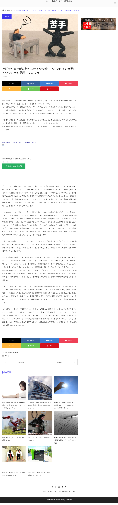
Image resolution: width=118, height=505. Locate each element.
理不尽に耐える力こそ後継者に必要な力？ (13, 439)
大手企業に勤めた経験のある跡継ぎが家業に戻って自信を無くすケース (39, 405)
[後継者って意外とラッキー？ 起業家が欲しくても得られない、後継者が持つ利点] (66, 388)
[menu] (115, 3)
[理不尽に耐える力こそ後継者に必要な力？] (14, 423)
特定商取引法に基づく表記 (67, 491)
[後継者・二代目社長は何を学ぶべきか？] (40, 423)
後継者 (9, 10)
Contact (62, 486)
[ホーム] (3, 10)
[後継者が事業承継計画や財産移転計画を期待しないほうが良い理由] (66, 423)
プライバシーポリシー (49, 491)
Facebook (55, 486)
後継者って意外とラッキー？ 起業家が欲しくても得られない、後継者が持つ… (65, 405)
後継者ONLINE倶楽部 (14, 166)
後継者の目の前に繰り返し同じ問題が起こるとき (39, 474)
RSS (65, 486)
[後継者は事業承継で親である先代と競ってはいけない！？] (14, 458)
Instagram (59, 486)
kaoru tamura (13, 352)
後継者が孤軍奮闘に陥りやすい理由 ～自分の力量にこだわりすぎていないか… (13, 405)
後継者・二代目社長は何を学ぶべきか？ (39, 439)
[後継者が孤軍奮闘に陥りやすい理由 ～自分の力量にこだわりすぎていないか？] (14, 388)
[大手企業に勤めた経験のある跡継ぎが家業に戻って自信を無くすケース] (40, 388)
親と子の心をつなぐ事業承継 (59, 1)
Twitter (52, 486)
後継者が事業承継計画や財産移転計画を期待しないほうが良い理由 (65, 440)
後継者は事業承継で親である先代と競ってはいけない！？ (13, 474)
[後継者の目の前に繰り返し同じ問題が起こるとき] (40, 458)
